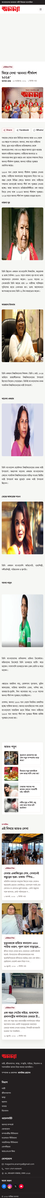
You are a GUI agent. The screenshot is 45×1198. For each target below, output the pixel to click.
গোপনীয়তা (6, 1147)
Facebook (24, 130)
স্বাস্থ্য (3, 1097)
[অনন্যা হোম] (11, 9)
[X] (15, 1186)
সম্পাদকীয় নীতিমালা (10, 1133)
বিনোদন (5, 1111)
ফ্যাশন (4, 1102)
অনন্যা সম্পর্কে (7, 1124)
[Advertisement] (22, 37)
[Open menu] (40, 9)
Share (9, 130)
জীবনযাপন (6, 1093)
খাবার (4, 1106)
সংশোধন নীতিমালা (9, 1138)
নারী (3, 1088)
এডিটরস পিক (7, 67)
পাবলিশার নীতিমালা (10, 1142)
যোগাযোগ (6, 1129)
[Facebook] (4, 1186)
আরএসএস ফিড (8, 1151)
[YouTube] (21, 1186)
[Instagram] (10, 1186)
